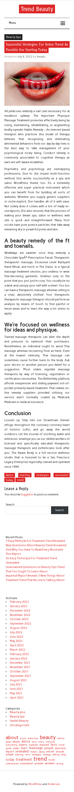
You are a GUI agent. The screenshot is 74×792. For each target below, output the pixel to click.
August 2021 (18, 680)
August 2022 (18, 628)
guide (9, 748)
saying (42, 752)
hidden (16, 748)
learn (24, 748)
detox (9, 475)
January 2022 (18, 658)
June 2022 (16, 636)
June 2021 (16, 689)
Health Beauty (19, 720)
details (16, 742)
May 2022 (16, 641)
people (48, 748)
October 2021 (19, 671)
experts (23, 745)
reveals (33, 752)
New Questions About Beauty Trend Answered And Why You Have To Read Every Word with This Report (36, 550)
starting (25, 475)
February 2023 (19, 602)
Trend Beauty (37, 9)
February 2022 (19, 654)
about (12, 737)
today (9, 480)
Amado (41, 56)
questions (60, 748)
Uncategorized (19, 725)
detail (8, 742)
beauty (48, 737)
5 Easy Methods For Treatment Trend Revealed (35, 541)
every (41, 742)
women (50, 763)
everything (11, 745)
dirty (34, 742)
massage (36, 748)
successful (61, 475)
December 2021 (20, 662)
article (23, 738)
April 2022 (17, 645)
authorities (33, 738)
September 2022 (20, 623)
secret (50, 751)
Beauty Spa (13, 37)
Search (10, 504)
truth (51, 760)
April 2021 (17, 697)
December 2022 (20, 610)
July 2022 (16, 632)
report (10, 751)
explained (33, 745)
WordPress (35, 784)
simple (9, 754)
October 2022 (19, 619)
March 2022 (17, 649)
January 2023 (18, 606)
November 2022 (20, 615)
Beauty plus (17, 712)
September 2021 (20, 676)
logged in (27, 494)
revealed (22, 751)
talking (56, 755)
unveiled (38, 763)
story (27, 755)
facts (53, 744)
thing (63, 755)
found (61, 745)
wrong (59, 763)
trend (20, 480)
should (60, 751)
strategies (42, 475)
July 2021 (16, 684)
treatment (24, 759)
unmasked (26, 763)
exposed (44, 745)
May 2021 (16, 693)
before (61, 738)
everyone (50, 742)
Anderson (54, 784)
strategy (47, 755)
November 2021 (20, 667)
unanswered (12, 763)
